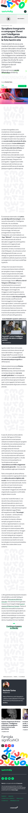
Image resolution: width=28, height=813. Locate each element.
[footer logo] (6, 770)
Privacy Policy (20, 798)
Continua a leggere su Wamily (14, 627)
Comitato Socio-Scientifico (7, 798)
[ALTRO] (5, 702)
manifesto (3, 796)
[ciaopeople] (14, 808)
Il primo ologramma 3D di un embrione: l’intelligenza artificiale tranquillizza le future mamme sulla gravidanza (10, 725)
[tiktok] (2, 778)
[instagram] (6, 778)
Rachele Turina (9, 690)
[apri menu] (25, 11)
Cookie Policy (4, 800)
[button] (2, 745)
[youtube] (9, 778)
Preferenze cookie (14, 800)
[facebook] (12, 778)
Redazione (10, 796)
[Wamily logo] (7, 11)
